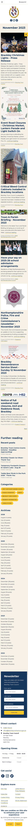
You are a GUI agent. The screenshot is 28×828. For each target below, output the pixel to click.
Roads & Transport (20, 424)
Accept (10, 824)
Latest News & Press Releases (20, 790)
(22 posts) (5, 520)
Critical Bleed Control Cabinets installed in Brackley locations (14, 189)
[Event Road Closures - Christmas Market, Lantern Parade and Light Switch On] (14, 103)
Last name (7, 696)
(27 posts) (5, 528)
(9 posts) (5, 637)
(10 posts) (7, 533)
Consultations (7, 503)
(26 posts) (7, 549)
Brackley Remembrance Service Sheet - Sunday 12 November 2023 (13, 367)
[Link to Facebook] (11, 20)
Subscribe (14, 712)
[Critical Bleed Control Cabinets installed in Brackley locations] (14, 166)
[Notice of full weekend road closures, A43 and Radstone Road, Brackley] (14, 395)
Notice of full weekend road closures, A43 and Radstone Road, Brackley (11, 406)
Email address (8, 704)
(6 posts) (5, 632)
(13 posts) (7, 621)
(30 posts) (8, 552)
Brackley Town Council (9, 496)
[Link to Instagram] (14, 20)
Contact (17, 794)
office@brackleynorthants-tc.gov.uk (14, 730)
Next (25, 429)
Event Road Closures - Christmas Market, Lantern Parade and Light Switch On (13, 127)
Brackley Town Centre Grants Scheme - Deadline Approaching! (13, 450)
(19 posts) (6, 568)
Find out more (18, 819)
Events (20, 492)
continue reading (6, 79)
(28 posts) (7, 581)
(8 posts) (6, 611)
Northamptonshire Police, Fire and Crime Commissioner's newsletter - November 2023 (12, 319)
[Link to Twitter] (17, 20)
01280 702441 (7, 728)
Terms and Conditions (4, 802)
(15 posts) (5, 560)
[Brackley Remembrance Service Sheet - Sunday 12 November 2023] (14, 351)
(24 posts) (7, 547)
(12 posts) (5, 603)
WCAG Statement (21, 800)
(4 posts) (6, 517)
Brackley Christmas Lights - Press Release (12, 58)
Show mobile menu (2, 2)
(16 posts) (6, 573)
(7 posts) (6, 608)
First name (7, 688)
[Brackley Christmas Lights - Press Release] (14, 43)
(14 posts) (7, 571)
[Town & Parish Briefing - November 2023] (14, 212)
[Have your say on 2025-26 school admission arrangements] (14, 247)
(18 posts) (5, 523)
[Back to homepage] (14, 11)
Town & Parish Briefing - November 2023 (13, 220)
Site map (4, 789)
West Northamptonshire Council (9, 236)
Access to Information (4, 807)
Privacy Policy (19, 797)
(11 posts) (5, 525)
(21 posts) (7, 656)
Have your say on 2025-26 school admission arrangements (11, 262)
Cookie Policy (5, 797)
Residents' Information (9, 499)
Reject (18, 824)
